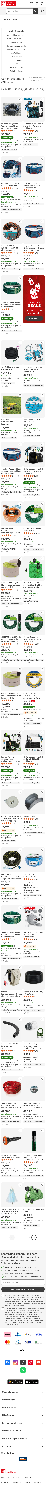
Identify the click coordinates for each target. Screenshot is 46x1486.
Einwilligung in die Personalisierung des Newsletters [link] (23, 1313)
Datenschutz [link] (29, 1477)
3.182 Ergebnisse (13, 82)
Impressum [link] (5, 1477)
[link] (31, 3)
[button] (7, 89)
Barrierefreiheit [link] (39, 1482)
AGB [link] (39, 1477)
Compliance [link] (17, 1477)
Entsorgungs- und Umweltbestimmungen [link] (15, 1482)
